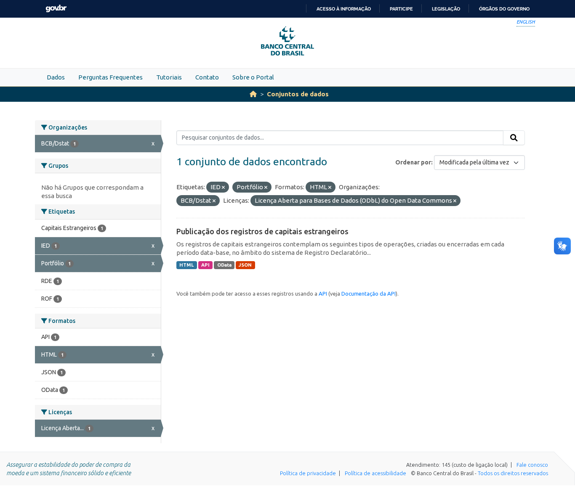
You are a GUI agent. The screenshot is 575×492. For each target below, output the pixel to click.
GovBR (56, 9)
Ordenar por (413, 162)
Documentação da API (368, 293)
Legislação (446, 9)
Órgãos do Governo (504, 9)
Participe (401, 9)
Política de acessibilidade (375, 473)
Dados (56, 77)
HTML (186, 264)
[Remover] (223, 187)
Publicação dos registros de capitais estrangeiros (262, 231)
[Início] (253, 94)
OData (224, 264)
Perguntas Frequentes (110, 77)
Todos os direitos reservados (513, 473)
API (205, 264)
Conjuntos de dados (298, 94)
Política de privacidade (308, 473)
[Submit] (514, 137)
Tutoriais (169, 77)
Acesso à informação (344, 9)
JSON (245, 264)
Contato (207, 77)
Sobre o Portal (253, 77)
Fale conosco (532, 465)
